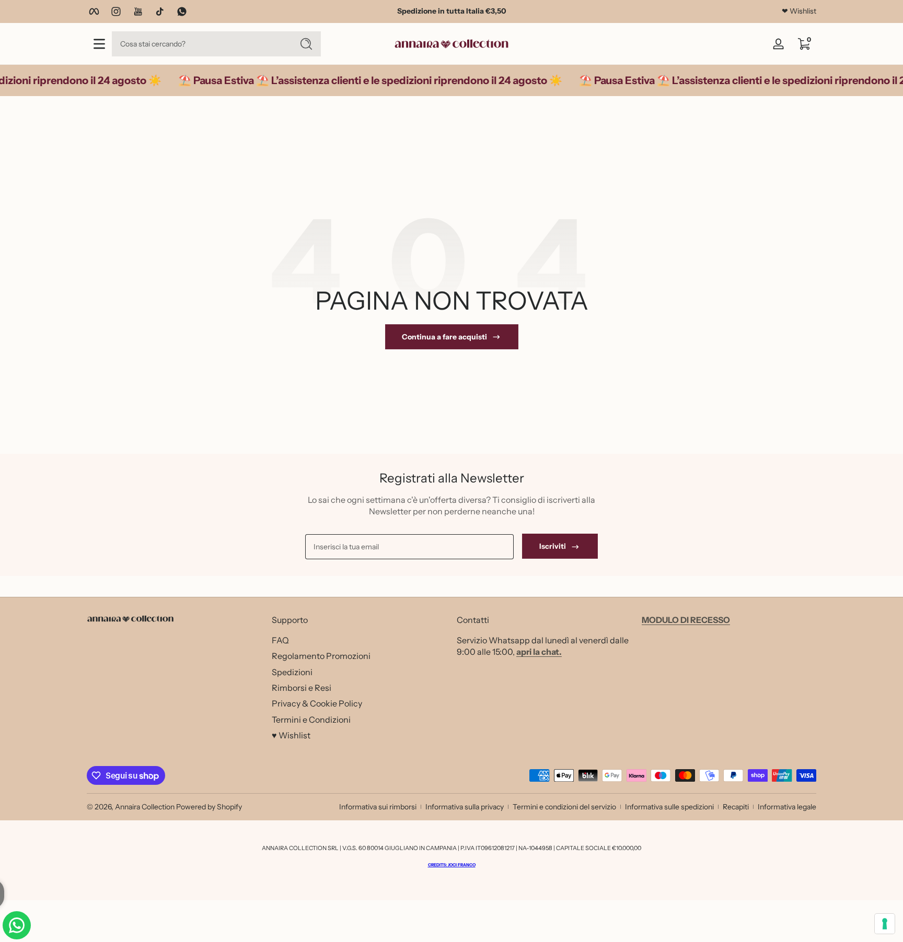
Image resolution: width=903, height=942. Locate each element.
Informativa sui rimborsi (377, 806)
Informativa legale (787, 806)
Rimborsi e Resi (301, 687)
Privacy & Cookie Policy (317, 703)
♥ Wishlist (291, 734)
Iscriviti (552, 546)
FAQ (280, 639)
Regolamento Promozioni (321, 655)
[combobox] (199, 43)
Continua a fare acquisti (444, 337)
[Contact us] (17, 925)
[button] (803, 44)
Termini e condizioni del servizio (564, 806)
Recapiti (736, 806)
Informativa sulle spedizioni (669, 806)
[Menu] (99, 43)
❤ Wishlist (799, 11)
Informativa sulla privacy (464, 806)
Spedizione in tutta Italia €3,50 (451, 11)
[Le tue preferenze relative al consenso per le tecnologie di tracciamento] (885, 924)
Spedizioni (292, 671)
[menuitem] (359, 639)
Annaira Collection (145, 806)
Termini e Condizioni (311, 719)
